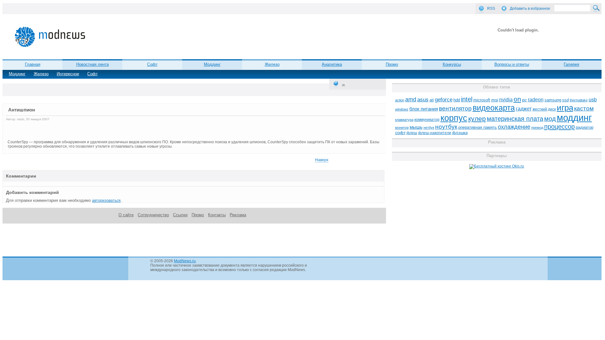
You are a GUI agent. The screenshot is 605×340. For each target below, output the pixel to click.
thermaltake (579, 100)
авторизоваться (106, 200)
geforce (443, 100)
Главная (32, 64)
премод (537, 127)
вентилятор (455, 108)
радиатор (584, 127)
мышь (416, 127)
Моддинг (17, 73)
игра (565, 107)
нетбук (429, 127)
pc (524, 100)
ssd (565, 100)
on (517, 99)
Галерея (571, 64)
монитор (402, 127)
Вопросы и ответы (511, 64)
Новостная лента (92, 64)
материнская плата (515, 118)
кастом (584, 108)
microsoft (481, 100)
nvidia (506, 99)
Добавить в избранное (530, 8)
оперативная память (477, 127)
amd (410, 99)
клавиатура (404, 120)
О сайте (126, 214)
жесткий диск (544, 109)
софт (400, 132)
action (399, 100)
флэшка (460, 132)
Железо (41, 73)
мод (550, 118)
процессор (559, 126)
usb (593, 99)
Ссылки (180, 214)
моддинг (574, 117)
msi (494, 100)
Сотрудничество (153, 214)
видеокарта (494, 107)
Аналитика (332, 64)
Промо (392, 64)
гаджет (524, 108)
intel (466, 99)
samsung (552, 100)
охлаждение (514, 127)
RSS (491, 8)
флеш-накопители (434, 133)
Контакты (217, 214)
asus (423, 99)
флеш (411, 133)
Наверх (321, 160)
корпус (454, 118)
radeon (536, 99)
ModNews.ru (185, 261)
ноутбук (446, 126)
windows (401, 109)
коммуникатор (427, 119)
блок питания (423, 108)
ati (431, 100)
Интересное (68, 73)
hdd (456, 100)
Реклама (238, 214)
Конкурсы (452, 64)
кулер (477, 118)
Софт (92, 73)
